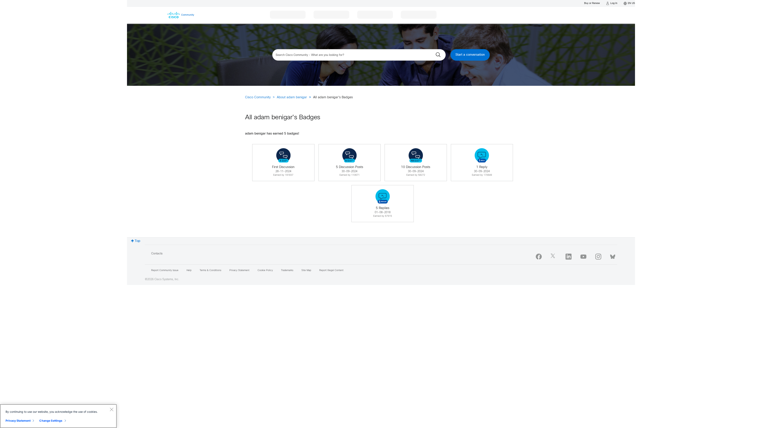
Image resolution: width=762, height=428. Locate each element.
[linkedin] (569, 257)
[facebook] (539, 257)
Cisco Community (258, 97)
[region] (58, 416)
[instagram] (598, 257)
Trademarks (287, 270)
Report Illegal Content (331, 270)
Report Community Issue (164, 270)
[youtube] (583, 257)
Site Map (306, 270)
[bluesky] (612, 256)
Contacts (157, 253)
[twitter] (554, 257)
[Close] (112, 409)
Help (189, 270)
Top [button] (137, 241)
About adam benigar (292, 97)
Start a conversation (470, 54)
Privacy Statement (18, 420)
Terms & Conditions (210, 270)
